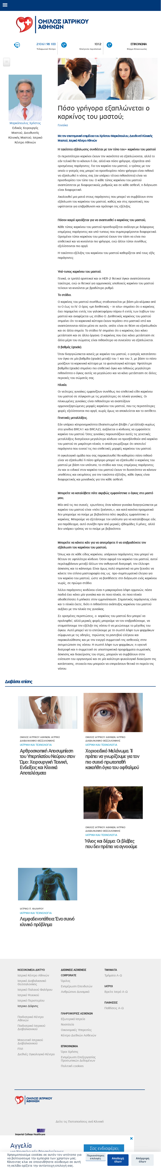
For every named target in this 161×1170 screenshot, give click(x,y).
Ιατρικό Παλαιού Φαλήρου (35, 990)
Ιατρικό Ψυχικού (28, 995)
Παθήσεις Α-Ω (114, 1008)
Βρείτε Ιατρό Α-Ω (116, 992)
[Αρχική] (80, 23)
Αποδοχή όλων (118, 1160)
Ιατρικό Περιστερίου (31, 1000)
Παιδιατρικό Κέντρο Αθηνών (31, 1018)
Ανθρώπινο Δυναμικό (75, 992)
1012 (97, 44)
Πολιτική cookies (72, 1066)
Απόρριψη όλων (142, 1160)
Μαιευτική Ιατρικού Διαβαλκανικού (30, 1041)
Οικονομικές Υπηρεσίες (76, 1030)
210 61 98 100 (46, 44)
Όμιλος (65, 981)
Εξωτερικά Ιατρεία (73, 1019)
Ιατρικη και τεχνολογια (36, 744)
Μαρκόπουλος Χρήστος (25, 123)
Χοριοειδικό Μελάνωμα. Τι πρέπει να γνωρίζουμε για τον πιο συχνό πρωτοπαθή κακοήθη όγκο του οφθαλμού (112, 759)
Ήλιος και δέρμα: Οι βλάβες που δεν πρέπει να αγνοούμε (111, 843)
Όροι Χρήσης (69, 1052)
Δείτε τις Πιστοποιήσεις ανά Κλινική (80, 1121)
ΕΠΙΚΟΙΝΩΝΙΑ (139, 44)
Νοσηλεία (67, 1024)
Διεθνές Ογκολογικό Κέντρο (36, 1054)
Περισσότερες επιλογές (95, 1157)
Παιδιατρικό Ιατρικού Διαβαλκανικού (31, 1027)
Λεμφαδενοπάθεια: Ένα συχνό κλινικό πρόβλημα (47, 921)
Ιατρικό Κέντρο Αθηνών (33, 975)
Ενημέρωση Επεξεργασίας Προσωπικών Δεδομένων (78, 1058)
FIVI (20, 1049)
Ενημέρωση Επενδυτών (76, 986)
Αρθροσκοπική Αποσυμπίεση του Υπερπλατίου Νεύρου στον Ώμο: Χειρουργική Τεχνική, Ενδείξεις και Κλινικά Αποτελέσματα (47, 762)
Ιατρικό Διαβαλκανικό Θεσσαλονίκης (32, 982)
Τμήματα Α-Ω (113, 975)
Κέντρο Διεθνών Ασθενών (78, 1035)
